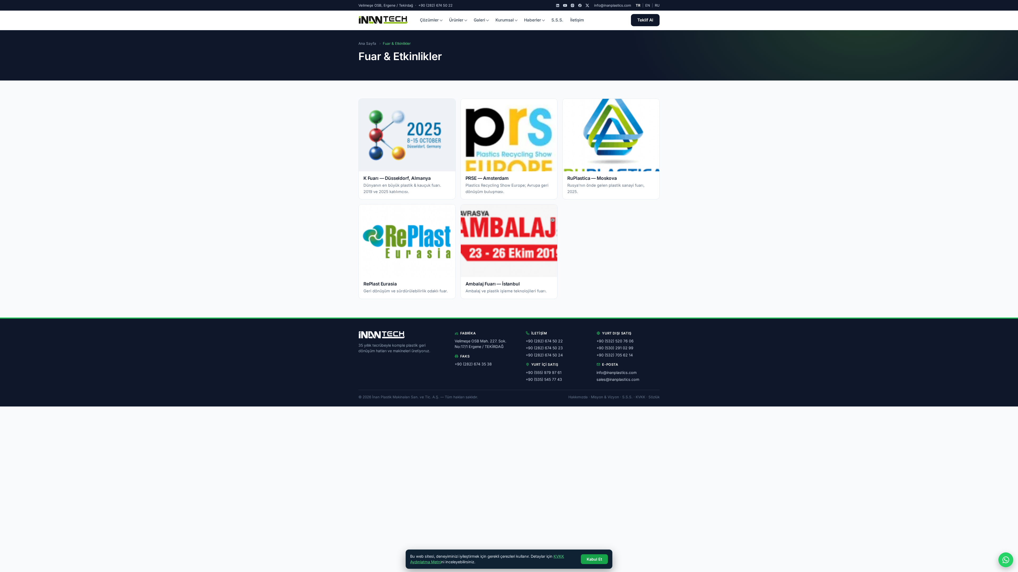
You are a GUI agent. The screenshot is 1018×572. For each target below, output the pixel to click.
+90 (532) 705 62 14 (614, 355)
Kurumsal (504, 20)
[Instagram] (572, 5)
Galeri (479, 20)
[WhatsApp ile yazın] (1005, 559)
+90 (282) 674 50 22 (544, 341)
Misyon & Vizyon (605, 397)
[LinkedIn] (558, 5)
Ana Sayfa (367, 43)
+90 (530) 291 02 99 (614, 348)
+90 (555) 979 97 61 (543, 372)
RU (657, 5)
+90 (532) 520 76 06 (615, 341)
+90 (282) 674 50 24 (544, 355)
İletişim (577, 20)
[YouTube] (565, 5)
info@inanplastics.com (612, 5)
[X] (587, 5)
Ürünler (456, 20)
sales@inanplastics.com (617, 379)
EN (647, 5)
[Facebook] (580, 5)
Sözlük (654, 397)
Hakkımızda (578, 397)
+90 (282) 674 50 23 (544, 348)
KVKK (640, 397)
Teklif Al (645, 20)
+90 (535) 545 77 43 (544, 379)
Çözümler (429, 20)
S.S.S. (557, 20)
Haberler (532, 20)
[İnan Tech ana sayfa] (383, 20)
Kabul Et (594, 559)
